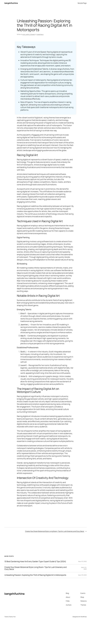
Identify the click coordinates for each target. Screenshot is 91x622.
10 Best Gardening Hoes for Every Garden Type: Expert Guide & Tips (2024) (35, 561)
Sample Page (82, 3)
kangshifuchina (11, 3)
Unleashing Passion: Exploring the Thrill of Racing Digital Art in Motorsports (35, 575)
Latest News (40, 34)
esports (36, 135)
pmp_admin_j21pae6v (29, 34)
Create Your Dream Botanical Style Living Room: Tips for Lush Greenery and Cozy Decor (54, 531)
